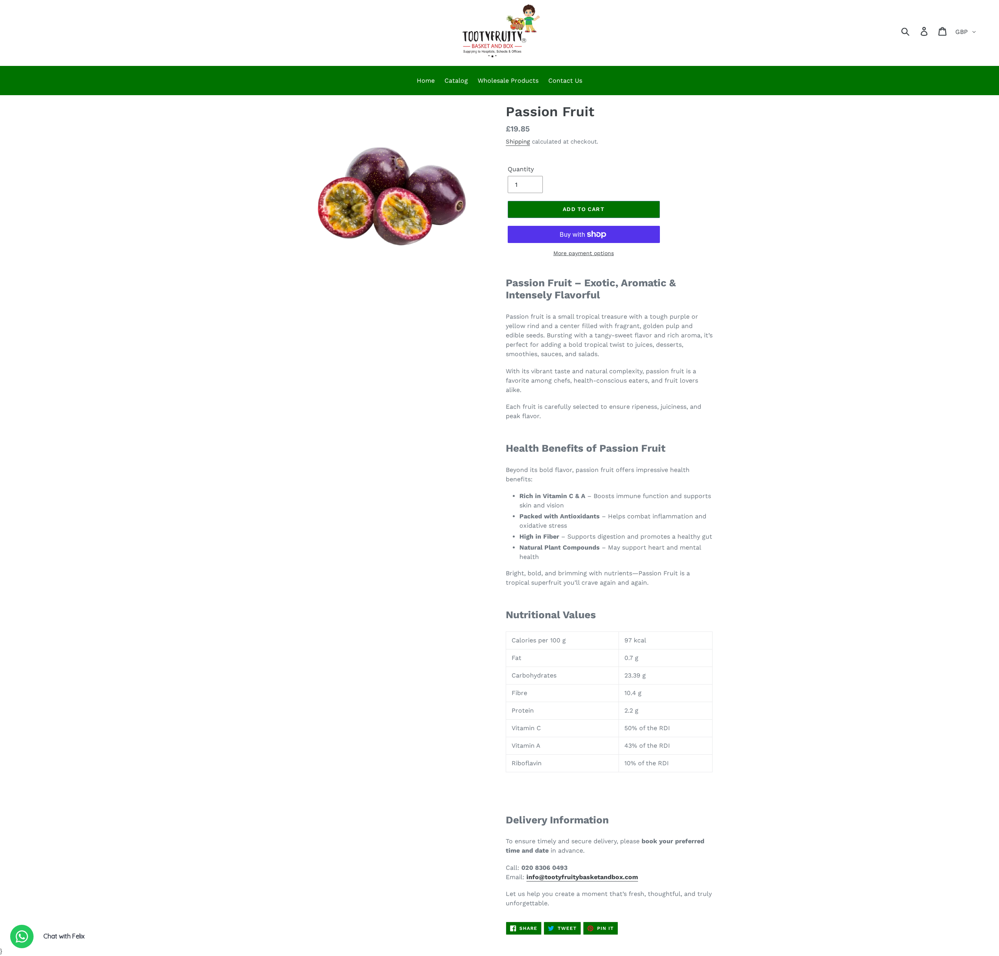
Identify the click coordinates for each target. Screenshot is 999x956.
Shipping (518, 141)
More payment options (583, 253)
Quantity (521, 169)
